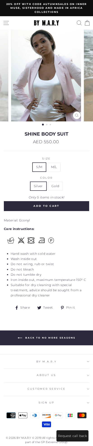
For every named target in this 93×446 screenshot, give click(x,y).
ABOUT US (46, 375)
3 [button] (51, 125)
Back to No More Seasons (49, 337)
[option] (46, 8)
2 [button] (47, 125)
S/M (39, 167)
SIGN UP (47, 402)
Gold (55, 186)
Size (46, 158)
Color (46, 177)
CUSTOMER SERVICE (46, 388)
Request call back (72, 436)
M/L (54, 167)
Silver (38, 186)
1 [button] (43, 125)
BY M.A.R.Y (46, 361)
